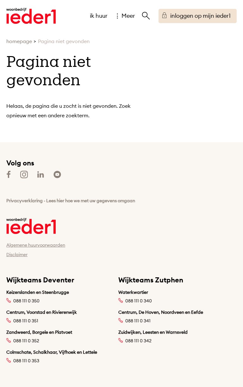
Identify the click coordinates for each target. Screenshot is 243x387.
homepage (19, 41)
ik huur (99, 15)
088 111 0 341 (138, 321)
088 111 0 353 (26, 361)
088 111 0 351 (25, 321)
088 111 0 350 (26, 301)
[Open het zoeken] (146, 16)
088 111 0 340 (138, 301)
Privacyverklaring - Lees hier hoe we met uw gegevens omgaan (70, 200)
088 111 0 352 (26, 341)
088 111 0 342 (138, 341)
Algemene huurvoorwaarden (35, 245)
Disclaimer (17, 254)
